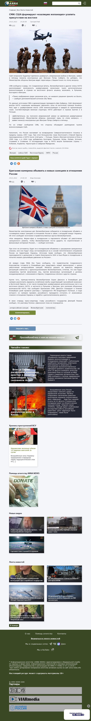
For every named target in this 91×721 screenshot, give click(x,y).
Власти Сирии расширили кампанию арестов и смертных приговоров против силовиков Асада (25, 375)
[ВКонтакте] (11, 163)
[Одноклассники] (18, 163)
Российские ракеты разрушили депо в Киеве (24, 412)
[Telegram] (15, 163)
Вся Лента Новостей (25, 10)
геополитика (50, 308)
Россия (55, 153)
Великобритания (37, 308)
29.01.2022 (18, 22)
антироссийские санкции (19, 308)
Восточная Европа (37, 153)
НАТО (48, 153)
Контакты (61, 634)
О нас (27, 634)
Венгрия (13, 153)
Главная (12, 10)
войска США (23, 153)
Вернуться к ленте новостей (45, 638)
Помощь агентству (43, 634)
